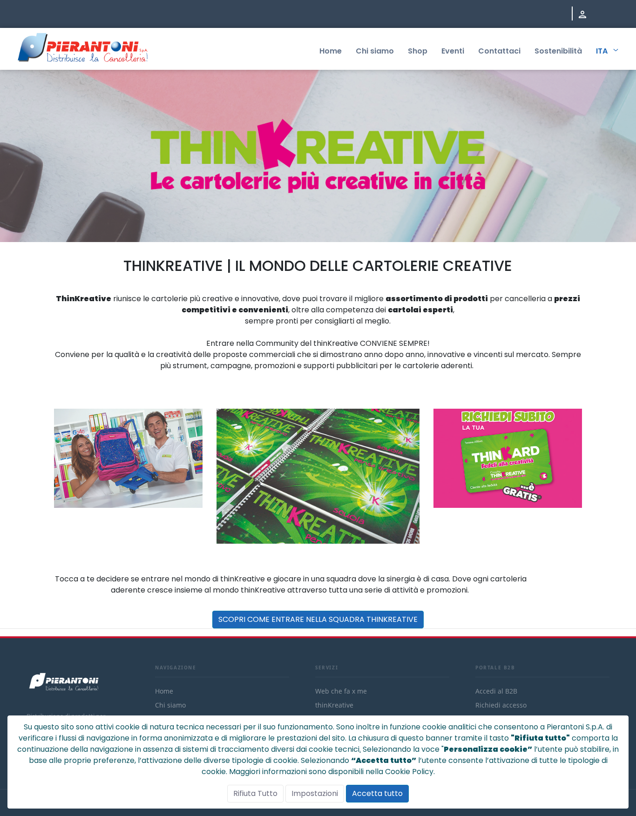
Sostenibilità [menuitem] (558, 51)
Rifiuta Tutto (255, 793)
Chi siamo (170, 705)
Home (164, 691)
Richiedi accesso (501, 705)
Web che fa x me (341, 691)
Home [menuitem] (330, 51)
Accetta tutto (377, 793)
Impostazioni (314, 793)
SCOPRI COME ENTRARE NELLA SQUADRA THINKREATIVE (318, 619)
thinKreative (334, 705)
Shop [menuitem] (417, 51)
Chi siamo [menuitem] (375, 51)
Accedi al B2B (496, 691)
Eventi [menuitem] (452, 51)
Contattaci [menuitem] (499, 51)
